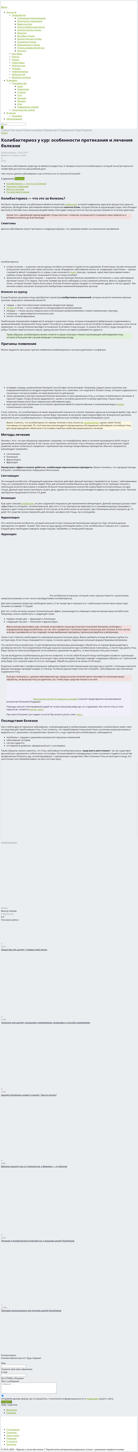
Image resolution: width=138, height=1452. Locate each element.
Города (15, 59)
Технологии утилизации (29, 21)
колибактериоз (9, 842)
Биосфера (17, 53)
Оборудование (14, 118)
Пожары (16, 68)
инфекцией (71, 204)
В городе (11, 112)
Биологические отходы (29, 38)
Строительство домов (23, 110)
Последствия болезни (17, 191)
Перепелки (23, 89)
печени (10, 307)
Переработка (19, 15)
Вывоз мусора (24, 24)
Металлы (22, 33)
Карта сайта (12, 1435)
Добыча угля (18, 74)
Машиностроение (21, 77)
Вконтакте (11, 1409)
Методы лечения (15, 189)
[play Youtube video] (69, 801)
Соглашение (13, 1429)
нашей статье (36, 709)
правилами (92, 1398)
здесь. (79, 714)
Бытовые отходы (26, 35)
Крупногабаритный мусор (31, 27)
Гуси (19, 95)
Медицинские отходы (28, 44)
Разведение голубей (28, 107)
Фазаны (21, 101)
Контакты (11, 1444)
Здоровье (17, 115)
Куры (20, 86)
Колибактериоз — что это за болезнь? (26, 183)
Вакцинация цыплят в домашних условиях (55, 698)
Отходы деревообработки (30, 47)
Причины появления (17, 186)
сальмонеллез (91, 422)
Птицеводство (19, 83)
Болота (15, 56)
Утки (19, 104)
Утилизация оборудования (31, 18)
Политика (11, 1432)
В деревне (11, 80)
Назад (4, 132)
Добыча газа (18, 65)
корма (120, 404)
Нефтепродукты (20, 71)
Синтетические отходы (29, 30)
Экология (11, 12)
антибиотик (27, 503)
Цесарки (21, 98)
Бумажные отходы (26, 41)
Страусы (21, 92)
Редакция (11, 1438)
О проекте (11, 1441)
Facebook (11, 1412)
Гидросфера (18, 62)
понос (73, 272)
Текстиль (21, 50)
